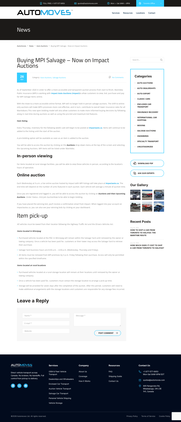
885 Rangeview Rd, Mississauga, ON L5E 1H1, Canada (152, 389)
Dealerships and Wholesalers (61, 379)
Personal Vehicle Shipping (60, 398)
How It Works (84, 381)
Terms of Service (148, 416)
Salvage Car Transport (58, 393)
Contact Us (113, 381)
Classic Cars (143, 99)
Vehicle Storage (55, 403)
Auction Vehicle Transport (60, 388)
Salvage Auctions (59, 77)
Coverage (83, 376)
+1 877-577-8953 (150, 371)
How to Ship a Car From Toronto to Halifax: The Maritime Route (143, 233)
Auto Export (143, 93)
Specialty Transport (148, 141)
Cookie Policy (164, 416)
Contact (151, 12)
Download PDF (145, 163)
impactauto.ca (95, 128)
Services (116, 12)
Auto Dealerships (146, 88)
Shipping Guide (115, 376)
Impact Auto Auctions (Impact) (65, 93)
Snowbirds (143, 136)
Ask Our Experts (146, 173)
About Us (83, 371)
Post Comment (105, 333)
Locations (140, 12)
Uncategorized (145, 146)
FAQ (110, 371)
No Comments (118, 77)
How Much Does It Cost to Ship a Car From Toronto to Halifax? (147, 246)
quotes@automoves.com (154, 380)
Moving (141, 125)
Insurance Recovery (147, 112)
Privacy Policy (132, 416)
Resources (128, 12)
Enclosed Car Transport (144, 105)
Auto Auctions (46, 77)
